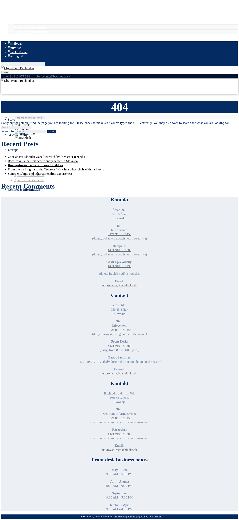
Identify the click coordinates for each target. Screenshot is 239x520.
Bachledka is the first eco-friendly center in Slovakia (43, 161)
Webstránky (120, 516)
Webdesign (133, 516)
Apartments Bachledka (30, 32)
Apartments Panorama (30, 27)
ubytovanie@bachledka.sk (53, 76)
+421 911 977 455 (119, 234)
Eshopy (144, 516)
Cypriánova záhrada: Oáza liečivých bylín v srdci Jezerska (46, 156)
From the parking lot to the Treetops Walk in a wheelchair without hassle (56, 169)
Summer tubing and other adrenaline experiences (40, 173)
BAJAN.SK (156, 516)
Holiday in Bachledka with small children (35, 165)
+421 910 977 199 (119, 266)
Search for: (8, 131)
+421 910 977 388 (119, 250)
